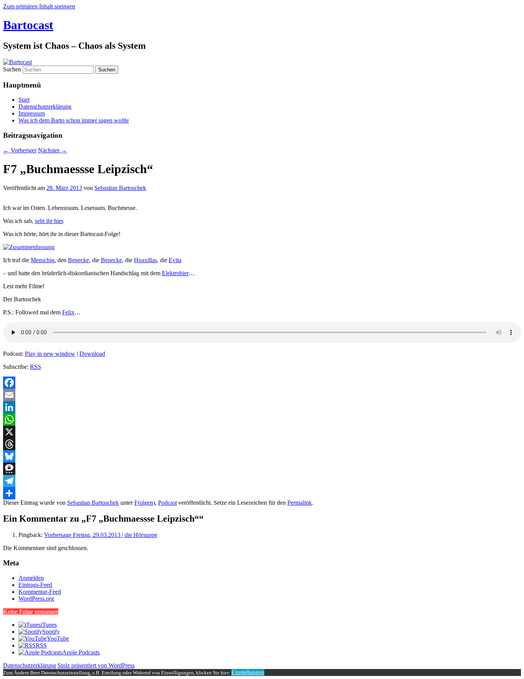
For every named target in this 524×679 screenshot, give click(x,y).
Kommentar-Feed (39, 591)
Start (24, 99)
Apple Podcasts (81, 652)
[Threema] (262, 469)
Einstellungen (247, 672)
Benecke (78, 260)
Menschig (42, 260)
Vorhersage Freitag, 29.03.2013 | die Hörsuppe (100, 535)
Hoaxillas (145, 260)
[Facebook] (262, 383)
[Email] (262, 395)
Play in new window (50, 353)
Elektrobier (175, 273)
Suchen (12, 69)
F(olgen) (144, 502)
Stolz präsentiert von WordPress (96, 665)
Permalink (299, 502)
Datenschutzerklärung (44, 106)
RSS (35, 366)
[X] (262, 432)
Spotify (51, 631)
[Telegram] (262, 481)
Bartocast (28, 25)
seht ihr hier (49, 221)
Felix (68, 312)
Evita (175, 260)
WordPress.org (36, 598)
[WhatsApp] (262, 419)
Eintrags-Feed (35, 585)
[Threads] (262, 444)
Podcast (167, 502)
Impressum (31, 113)
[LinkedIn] (262, 407)
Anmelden (31, 578)
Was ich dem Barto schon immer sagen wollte (73, 120)
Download (92, 353)
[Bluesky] (262, 456)
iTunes (49, 624)
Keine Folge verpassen (30, 611)
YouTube (58, 638)
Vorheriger (19, 150)
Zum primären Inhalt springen (39, 6)
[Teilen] (262, 493)
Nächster (52, 150)
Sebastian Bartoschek (120, 188)
